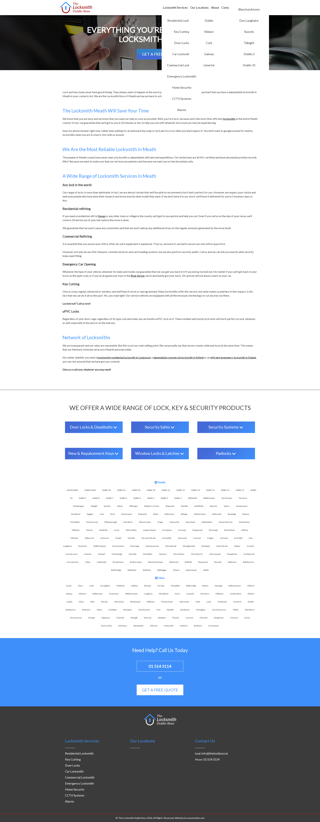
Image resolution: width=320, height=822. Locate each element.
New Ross (122, 625)
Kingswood (197, 530)
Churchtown (178, 554)
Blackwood (135, 601)
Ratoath (170, 609)
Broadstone (118, 562)
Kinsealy (182, 530)
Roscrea (147, 617)
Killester (74, 538)
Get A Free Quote (160, 54)
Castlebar (112, 609)
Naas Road (190, 522)
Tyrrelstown (226, 498)
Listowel (190, 593)
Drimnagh (134, 546)
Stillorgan (133, 506)
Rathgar (184, 514)
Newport (162, 617)
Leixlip (69, 601)
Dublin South (90, 490)
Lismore (189, 617)
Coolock (87, 554)
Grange (91, 617)
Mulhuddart (207, 522)
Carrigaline (105, 585)
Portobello (75, 522)
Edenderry (249, 609)
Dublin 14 (195, 490)
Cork (209, 43)
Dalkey (237, 546)
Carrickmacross (219, 609)
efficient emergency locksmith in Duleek (233, 357)
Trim (158, 609)
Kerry (177, 593)
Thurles (175, 617)
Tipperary (105, 617)
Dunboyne (185, 609)
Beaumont (203, 562)
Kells (198, 601)
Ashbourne (71, 609)
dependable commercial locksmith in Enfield (178, 357)
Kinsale (161, 585)
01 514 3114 (160, 666)
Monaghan (201, 609)
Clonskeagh (117, 554)
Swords (249, 31)
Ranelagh (232, 514)
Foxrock (197, 538)
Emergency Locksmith (181, 76)
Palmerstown (145, 522)
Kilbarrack (89, 538)
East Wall (238, 538)
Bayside (218, 562)
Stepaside (170, 506)
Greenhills (167, 538)
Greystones (213, 625)
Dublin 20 (136, 490)
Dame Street (222, 546)
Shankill (184, 506)
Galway (209, 54)
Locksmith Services (175, 7)
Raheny (245, 514)
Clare (80, 585)
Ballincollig (191, 585)
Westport (127, 609)
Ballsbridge (116, 570)
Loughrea (148, 593)
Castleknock (249, 554)
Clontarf (101, 554)
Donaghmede (189, 546)
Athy (92, 601)
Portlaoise (222, 601)
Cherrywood (214, 554)
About (215, 7)
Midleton (120, 585)
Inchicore (104, 538)
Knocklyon (167, 530)
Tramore (234, 617)
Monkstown (244, 522)
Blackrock (174, 562)
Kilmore (154, 625)
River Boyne (137, 275)
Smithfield (198, 506)
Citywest (163, 554)
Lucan (116, 530)
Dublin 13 (210, 490)
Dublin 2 (249, 54)
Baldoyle (147, 570)
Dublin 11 (240, 490)
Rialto (155, 514)
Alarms (181, 110)
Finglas (210, 538)
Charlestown (144, 609)
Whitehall (192, 498)
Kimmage (213, 530)
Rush (112, 514)
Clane (81, 601)
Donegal (218, 585)
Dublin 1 (178, 498)
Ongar (160, 522)
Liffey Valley (131, 530)
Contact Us (229, 7)
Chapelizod (232, 554)
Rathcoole (216, 514)
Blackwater (139, 625)
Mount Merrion (225, 522)
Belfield (188, 562)
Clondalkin (147, 554)
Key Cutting (182, 31)
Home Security (181, 87)
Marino (89, 530)
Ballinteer (132, 570)
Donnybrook (170, 546)
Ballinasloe (97, 593)
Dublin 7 (109, 498)
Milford (250, 585)
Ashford (183, 625)
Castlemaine (235, 593)
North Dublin (72, 490)
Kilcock (104, 601)
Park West (127, 522)
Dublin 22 (121, 490)
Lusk (102, 514)
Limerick (209, 65)
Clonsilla (132, 554)
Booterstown (136, 562)
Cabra (87, 562)
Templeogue (78, 506)
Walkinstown (209, 498)
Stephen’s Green (151, 506)
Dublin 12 (225, 490)
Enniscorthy (106, 625)
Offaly (235, 609)
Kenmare (204, 593)
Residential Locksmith (181, 20)
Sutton (120, 506)
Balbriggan (162, 570)
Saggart (90, 514)
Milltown (76, 530)
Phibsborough (110, 522)
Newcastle (174, 522)
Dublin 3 (150, 498)
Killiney (245, 530)
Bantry (205, 585)
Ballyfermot (248, 562)
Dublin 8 (96, 498)
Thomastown (167, 601)
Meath (251, 601)
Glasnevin (182, 538)
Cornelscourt (72, 554)
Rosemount (126, 514)
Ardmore (86, 609)
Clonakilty (175, 585)
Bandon (147, 585)
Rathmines (169, 514)
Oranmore (114, 593)
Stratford (198, 625)
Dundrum (82, 546)
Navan (102, 216)
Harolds (131, 538)
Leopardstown (149, 530)
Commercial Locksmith (181, 65)
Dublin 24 (106, 490)
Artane (176, 570)
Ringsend (142, 514)
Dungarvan (219, 617)
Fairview (224, 538)
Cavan (69, 585)
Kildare (209, 31)
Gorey (247, 617)
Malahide (103, 530)
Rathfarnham (200, 514)
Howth (118, 538)
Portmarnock (92, 522)
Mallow (134, 585)
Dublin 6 (123, 498)
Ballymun (232, 562)
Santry (227, 506)
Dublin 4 (137, 498)
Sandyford (75, 514)
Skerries (213, 506)
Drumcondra (118, 546)
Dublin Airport (100, 546)
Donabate (206, 546)
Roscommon (76, 617)
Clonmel (120, 617)
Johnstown (119, 601)
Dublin (209, 20)
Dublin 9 (82, 498)
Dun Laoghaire (249, 20)
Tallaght (249, 43)
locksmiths (229, 118)
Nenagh (134, 617)
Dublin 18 (151, 490)
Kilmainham (229, 530)
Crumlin (250, 546)
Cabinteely (101, 562)
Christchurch (197, 554)
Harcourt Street (149, 538)
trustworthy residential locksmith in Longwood (123, 357)
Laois (209, 601)
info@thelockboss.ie (215, 753)
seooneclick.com (195, 818)
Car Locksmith (181, 54)
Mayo (99, 609)
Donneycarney (152, 546)
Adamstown (191, 570)
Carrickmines (72, 562)
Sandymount (241, 506)
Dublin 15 (249, 65)
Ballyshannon (235, 585)
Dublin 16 (166, 490)
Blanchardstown (249, 9)
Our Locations (199, 7)
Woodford (163, 593)
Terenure (243, 498)
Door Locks (181, 43)
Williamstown (131, 593)
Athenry (82, 593)
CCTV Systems (181, 98)
